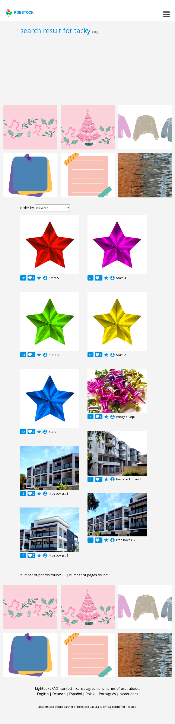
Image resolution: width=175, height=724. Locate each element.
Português (107, 693)
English (43, 693)
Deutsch (59, 693)
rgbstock (24, 12)
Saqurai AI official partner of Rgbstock (113, 707)
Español (75, 693)
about (134, 688)
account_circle (45, 278)
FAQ (55, 688)
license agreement (89, 688)
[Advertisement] (87, 70)
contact (66, 688)
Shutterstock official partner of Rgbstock (63, 707)
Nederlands (129, 693)
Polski (90, 693)
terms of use (116, 688)
